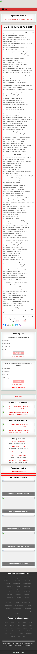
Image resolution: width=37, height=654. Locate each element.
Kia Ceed (24, 578)
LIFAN (21, 633)
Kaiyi (31, 628)
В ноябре (6, 375)
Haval (12, 622)
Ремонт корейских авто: (18, 403)
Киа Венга (26, 594)
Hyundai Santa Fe (8, 580)
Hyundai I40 (10, 599)
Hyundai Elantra (18, 580)
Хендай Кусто (29, 610)
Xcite (6, 633)
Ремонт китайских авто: (18, 421)
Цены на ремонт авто (9, 643)
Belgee (24, 625)
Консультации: (18, 439)
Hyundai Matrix (9, 602)
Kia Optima (18, 591)
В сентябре (7, 368)
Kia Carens (9, 594)
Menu (6, 9)
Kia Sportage (15, 578)
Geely (24, 622)
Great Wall (12, 625)
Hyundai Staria (27, 608)
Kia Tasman (18, 613)
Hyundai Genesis (17, 608)
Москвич (6, 628)
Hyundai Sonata (27, 583)
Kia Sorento (6, 578)
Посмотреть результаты (18, 356)
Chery (18, 622)
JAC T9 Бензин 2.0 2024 (18, 442)
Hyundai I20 (18, 597)
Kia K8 (13, 610)
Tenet (30, 625)
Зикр (19, 636)
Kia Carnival (26, 591)
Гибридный (7, 350)
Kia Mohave (18, 599)
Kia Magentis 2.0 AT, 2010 (18, 446)
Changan (6, 622)
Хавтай (13, 636)
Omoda (28, 630)
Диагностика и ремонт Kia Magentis (18, 409)
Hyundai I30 (18, 594)
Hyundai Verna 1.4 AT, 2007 (19, 451)
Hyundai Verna (8, 605)
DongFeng (21, 630)
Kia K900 (21, 610)
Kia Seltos (26, 599)
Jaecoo (18, 628)
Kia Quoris (8, 608)
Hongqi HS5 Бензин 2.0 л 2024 (19, 455)
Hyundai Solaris (16, 583)
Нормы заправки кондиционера (24, 643)
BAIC (12, 628)
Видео (29, 645)
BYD (11, 633)
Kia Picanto (9, 588)
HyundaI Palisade (19, 605)
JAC (16, 633)
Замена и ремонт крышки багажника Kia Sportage (18, 19)
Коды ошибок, (17, 645)
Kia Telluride (6, 610)
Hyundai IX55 (10, 597)
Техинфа (24, 645)
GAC (19, 625)
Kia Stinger (28, 605)
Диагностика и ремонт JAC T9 (18, 427)
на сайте (18, 471)
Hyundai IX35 (27, 586)
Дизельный (7, 346)
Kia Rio (30, 578)
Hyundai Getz (26, 588)
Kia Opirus (27, 597)
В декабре (7, 378)
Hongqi (7, 630)
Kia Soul (18, 586)
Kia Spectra (17, 588)
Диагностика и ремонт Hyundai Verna (18, 414)
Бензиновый (7, 343)
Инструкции (9, 645)
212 (24, 636)
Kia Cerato (8, 583)
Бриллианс (28, 633)
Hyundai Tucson (28, 580)
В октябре (7, 371)
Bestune (14, 630)
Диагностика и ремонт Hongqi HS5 (18, 433)
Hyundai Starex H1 (26, 602)
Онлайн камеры (18, 396)
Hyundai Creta (10, 591)
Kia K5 (17, 602)
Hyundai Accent (10, 586)
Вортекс (25, 628)
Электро (6, 340)
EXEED (30, 622)
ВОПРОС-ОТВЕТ (21, 321)
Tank (5, 625)
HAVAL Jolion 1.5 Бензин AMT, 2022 (18, 460)
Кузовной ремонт (18, 16)
